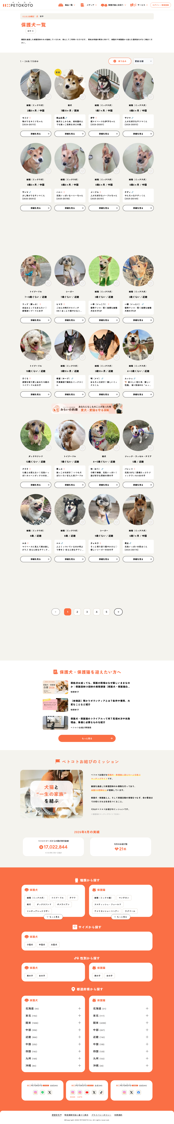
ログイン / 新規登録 (160, 5)
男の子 (30, 975)
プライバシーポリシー (101, 1115)
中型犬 (42, 944)
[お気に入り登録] (48, 97)
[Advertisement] (87, 233)
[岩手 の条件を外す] (33, 31)
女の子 (42, 975)
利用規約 (118, 1115)
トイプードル (57, 897)
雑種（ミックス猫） (103, 897)
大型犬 (54, 944)
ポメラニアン (63, 904)
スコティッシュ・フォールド (107, 904)
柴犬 (29, 904)
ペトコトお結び (28, 16)
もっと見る (54, 916)
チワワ (73, 897)
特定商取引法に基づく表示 (76, 1115)
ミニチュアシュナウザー (38, 911)
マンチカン (124, 897)
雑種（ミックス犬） (36, 897)
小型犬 (30, 944)
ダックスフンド (44, 904)
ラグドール (130, 911)
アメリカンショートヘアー (106, 911)
